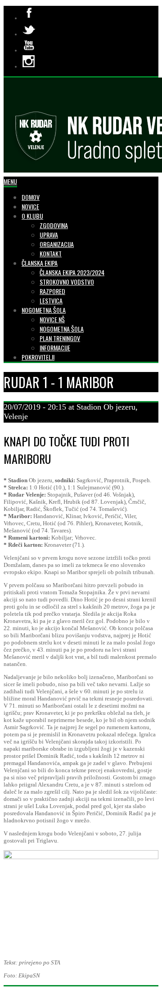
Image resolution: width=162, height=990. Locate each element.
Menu (10, 181)
